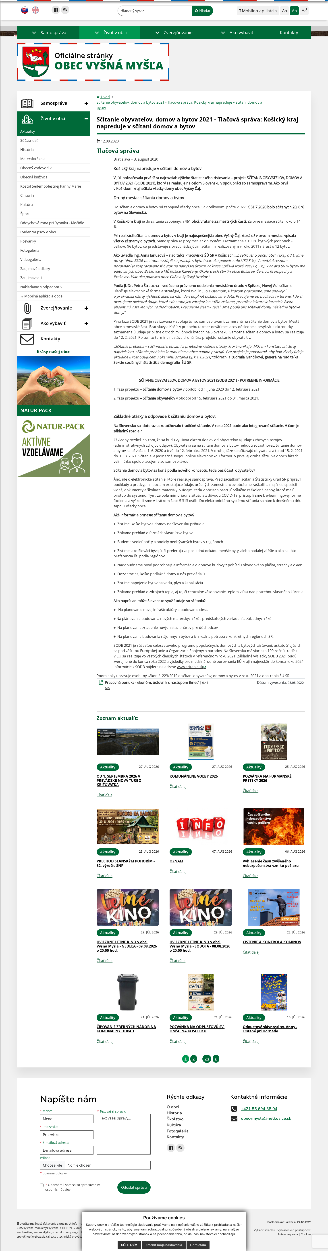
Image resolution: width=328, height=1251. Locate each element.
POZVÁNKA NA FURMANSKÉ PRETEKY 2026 (267, 778)
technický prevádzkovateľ (75, 1236)
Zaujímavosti (31, 277)
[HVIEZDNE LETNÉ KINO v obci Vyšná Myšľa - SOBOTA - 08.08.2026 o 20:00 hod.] (201, 907)
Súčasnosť (29, 140)
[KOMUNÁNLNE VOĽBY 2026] (201, 742)
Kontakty (289, 32)
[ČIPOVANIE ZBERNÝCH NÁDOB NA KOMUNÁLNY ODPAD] (128, 992)
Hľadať (204, 10)
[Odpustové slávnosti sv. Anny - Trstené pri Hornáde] (274, 992)
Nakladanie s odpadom (40, 287)
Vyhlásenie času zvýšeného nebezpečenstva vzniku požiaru (271, 863)
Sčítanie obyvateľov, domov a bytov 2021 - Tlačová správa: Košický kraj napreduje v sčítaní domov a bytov (179, 105)
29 (207, 1058)
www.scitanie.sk (190, 666)
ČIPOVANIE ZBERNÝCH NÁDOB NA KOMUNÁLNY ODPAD (126, 1028)
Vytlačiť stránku (264, 1230)
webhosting (24, 1232)
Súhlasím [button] (129, 1245)
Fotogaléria (29, 250)
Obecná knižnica (34, 177)
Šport (25, 213)
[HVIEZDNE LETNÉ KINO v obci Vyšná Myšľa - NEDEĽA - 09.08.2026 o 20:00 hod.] (128, 907)
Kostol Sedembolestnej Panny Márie (50, 186)
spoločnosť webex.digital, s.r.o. (37, 1236)
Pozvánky (28, 241)
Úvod (105, 96)
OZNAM (176, 861)
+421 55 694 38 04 (259, 1108)
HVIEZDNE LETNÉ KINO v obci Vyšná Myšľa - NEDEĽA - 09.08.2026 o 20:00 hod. (127, 946)
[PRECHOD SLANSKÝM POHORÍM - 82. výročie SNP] (128, 826)
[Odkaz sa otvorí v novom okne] (56, 10)
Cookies (306, 1234)
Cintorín (27, 195)
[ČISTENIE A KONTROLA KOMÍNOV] (274, 907)
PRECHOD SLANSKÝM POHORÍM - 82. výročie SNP (126, 863)
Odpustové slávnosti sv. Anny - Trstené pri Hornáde (270, 1028)
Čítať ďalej (105, 795)
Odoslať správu (134, 1187)
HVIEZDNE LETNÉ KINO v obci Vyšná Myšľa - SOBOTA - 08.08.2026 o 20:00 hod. (200, 946)
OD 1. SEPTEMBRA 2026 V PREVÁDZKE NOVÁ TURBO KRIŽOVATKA (119, 780)
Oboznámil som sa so (72, 1187)
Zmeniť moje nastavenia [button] (163, 1245)
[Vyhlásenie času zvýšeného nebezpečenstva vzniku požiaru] (274, 826)
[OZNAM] (201, 826)
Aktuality (27, 131)
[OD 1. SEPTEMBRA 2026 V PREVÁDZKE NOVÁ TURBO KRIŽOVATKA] (128, 742)
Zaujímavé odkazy (35, 268)
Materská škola (33, 158)
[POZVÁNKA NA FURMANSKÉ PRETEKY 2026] (274, 742)
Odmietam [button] (198, 1245)
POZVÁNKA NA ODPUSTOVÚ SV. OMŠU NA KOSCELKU (197, 1028)
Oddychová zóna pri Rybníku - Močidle (52, 222)
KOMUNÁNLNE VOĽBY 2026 (194, 776)
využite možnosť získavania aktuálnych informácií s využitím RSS (62, 1224)
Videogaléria (30, 259)
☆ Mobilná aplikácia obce (41, 296)
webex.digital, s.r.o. (46, 1232)
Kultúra (26, 204)
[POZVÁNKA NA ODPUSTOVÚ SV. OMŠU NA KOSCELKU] (201, 992)
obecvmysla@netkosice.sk (266, 1118)
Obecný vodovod (35, 167)
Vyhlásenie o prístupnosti (294, 1230)
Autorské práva (288, 1234)
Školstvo (175, 1119)
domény (65, 1232)
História (27, 149)
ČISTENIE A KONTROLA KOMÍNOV (272, 941)
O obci (173, 1107)
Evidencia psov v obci (38, 232)
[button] (48, 32)
